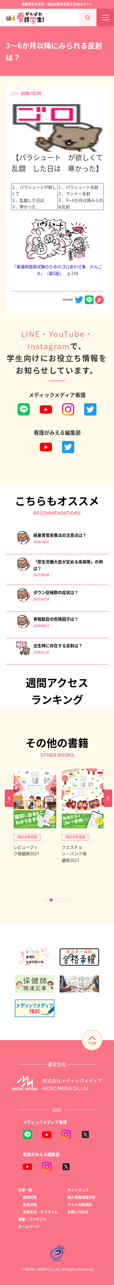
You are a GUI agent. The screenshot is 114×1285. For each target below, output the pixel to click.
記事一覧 (25, 1189)
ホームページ (28, 1226)
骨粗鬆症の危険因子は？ (55, 619)
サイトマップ (78, 1189)
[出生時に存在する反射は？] (23, 654)
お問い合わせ (78, 1211)
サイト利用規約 (80, 1204)
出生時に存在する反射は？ (57, 645)
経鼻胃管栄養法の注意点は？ (60, 535)
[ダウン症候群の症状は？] (23, 600)
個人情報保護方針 (82, 1197)
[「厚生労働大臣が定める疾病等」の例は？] (23, 570)
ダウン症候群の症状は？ (55, 592)
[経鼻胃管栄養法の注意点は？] (23, 543)
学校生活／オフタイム (40, 1211)
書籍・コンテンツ (32, 1219)
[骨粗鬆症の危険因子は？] (23, 627)
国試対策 (30, 1197)
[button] (45, 900)
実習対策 (30, 1204)
